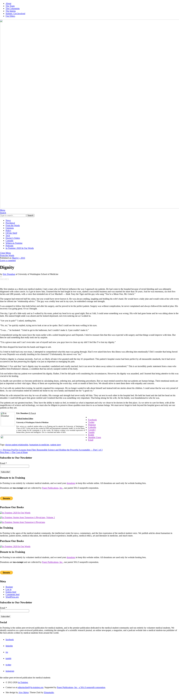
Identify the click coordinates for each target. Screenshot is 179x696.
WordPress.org (12, 597)
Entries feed (11, 592)
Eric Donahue (9, 274)
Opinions (10, 228)
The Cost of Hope (14, 452)
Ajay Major (23, 692)
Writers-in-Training (14, 243)
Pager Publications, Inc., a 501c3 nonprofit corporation (81, 687)
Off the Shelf (11, 233)
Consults (9, 240)
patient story (55, 444)
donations (71, 483)
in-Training (23, 682)
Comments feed (12, 594)
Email (3, 463)
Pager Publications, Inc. (52, 488)
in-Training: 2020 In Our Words (20, 248)
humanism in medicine (39, 444)
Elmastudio (49, 692)
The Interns (11, 11)
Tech (8, 235)
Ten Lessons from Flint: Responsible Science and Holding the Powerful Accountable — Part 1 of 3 (51, 450)
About (8, 3)
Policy (8, 230)
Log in (8, 589)
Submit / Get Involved (15, 13)
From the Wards (13, 225)
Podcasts (9, 245)
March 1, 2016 (18, 258)
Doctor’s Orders (13, 238)
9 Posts (32, 413)
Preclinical (10, 223)
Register (9, 587)
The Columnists (13, 8)
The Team (10, 6)
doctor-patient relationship (16, 444)
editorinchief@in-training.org (30, 687)
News (8, 220)
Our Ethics (10, 16)
